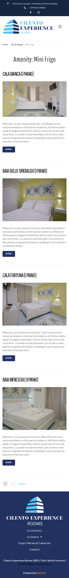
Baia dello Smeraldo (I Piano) (25, 171)
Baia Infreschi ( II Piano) (20, 379)
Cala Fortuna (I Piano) (19, 275)
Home (5, 45)
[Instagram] (38, 12)
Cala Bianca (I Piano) (18, 74)
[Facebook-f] (30, 12)
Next (22, 483)
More (9, 149)
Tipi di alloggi (17, 45)
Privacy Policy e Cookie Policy (34, 564)
